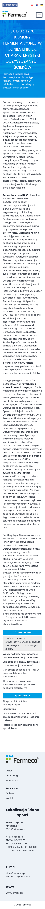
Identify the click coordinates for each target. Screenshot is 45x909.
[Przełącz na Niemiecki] (41, 5)
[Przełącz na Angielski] (36, 5)
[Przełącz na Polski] (32, 5)
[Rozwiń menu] (39, 15)
